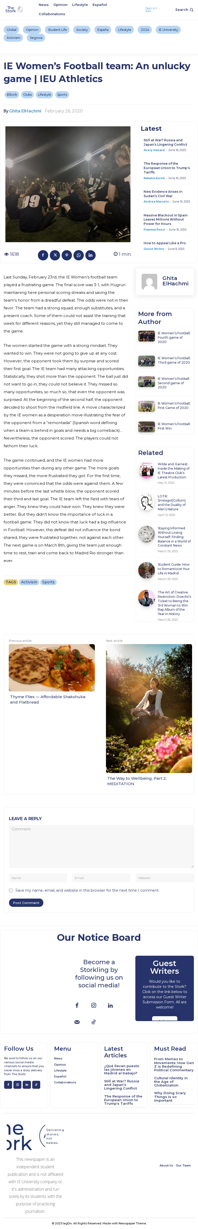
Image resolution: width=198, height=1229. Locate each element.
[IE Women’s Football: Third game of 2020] (146, 361)
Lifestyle (44, 94)
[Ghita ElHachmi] (149, 281)
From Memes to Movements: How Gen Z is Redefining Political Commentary (174, 1064)
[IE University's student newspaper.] (14, 9)
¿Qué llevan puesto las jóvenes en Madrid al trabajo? (121, 1069)
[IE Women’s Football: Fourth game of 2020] (146, 336)
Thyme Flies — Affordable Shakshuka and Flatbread (47, 699)
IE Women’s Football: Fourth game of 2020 (174, 337)
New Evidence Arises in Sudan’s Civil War (163, 194)
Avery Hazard (154, 150)
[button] (184, 10)
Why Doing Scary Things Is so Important (170, 1096)
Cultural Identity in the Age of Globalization (171, 1081)
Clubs (27, 94)
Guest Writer (154, 249)
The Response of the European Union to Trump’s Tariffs (167, 168)
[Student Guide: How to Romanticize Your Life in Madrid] (146, 570)
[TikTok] (94, 1022)
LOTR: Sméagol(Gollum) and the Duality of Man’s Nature (172, 502)
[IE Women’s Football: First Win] (146, 427)
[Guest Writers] (164, 988)
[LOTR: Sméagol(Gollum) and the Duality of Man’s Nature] (146, 502)
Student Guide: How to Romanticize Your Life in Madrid (174, 569)
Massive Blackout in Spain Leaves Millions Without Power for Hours (165, 219)
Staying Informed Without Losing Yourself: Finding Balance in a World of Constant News (174, 536)
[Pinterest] (67, 255)
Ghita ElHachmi (25, 111)
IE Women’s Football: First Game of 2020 (174, 405)
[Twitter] (55, 255)
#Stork (12, 94)
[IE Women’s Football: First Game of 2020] (146, 406)
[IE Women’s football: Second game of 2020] (146, 381)
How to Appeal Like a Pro (165, 243)
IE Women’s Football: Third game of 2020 (174, 360)
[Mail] (77, 1022)
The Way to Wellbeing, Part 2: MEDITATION (137, 781)
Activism (29, 582)
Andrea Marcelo (156, 201)
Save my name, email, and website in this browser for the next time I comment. (87, 890)
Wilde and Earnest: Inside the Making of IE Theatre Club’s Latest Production (173, 470)
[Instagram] (94, 1006)
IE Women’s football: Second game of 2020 (174, 383)
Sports (62, 94)
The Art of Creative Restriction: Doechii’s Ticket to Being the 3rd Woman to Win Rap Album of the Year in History (174, 603)
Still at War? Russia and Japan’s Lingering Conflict (165, 142)
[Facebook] (43, 255)
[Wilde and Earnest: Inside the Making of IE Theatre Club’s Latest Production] (146, 470)
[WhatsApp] (78, 255)
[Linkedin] (90, 255)
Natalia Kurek (154, 178)
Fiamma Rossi (154, 229)
